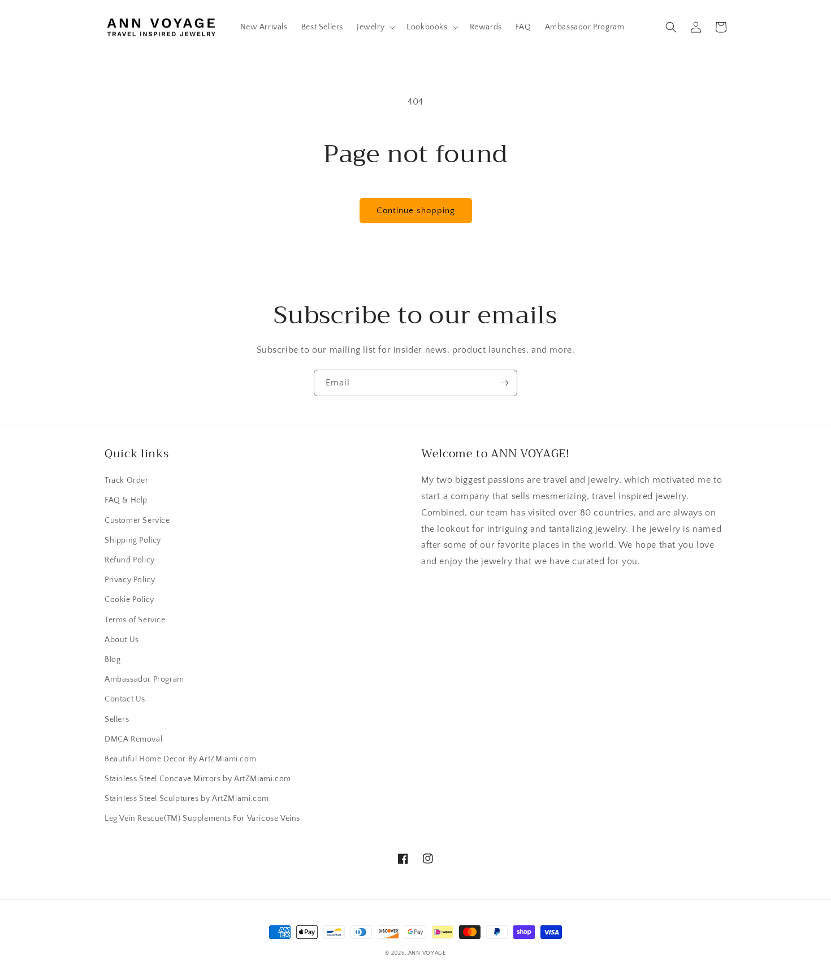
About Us (122, 639)
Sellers (117, 719)
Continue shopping (415, 210)
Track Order (127, 480)
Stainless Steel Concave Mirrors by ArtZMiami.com (198, 778)
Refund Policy (130, 560)
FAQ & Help (126, 500)
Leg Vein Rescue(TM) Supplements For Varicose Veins (202, 818)
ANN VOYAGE (427, 953)
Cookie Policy (129, 599)
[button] (375, 27)
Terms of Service (135, 620)
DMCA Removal (133, 739)
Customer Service (137, 520)
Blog (112, 659)
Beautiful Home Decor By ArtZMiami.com (180, 759)
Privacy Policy (130, 579)
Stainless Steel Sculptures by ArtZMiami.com (187, 798)
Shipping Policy (133, 540)
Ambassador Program (144, 679)
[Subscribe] (504, 383)
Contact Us (125, 699)
